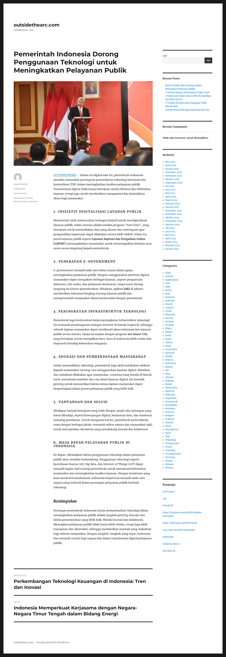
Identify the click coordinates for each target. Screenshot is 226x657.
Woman (169, 464)
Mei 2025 (170, 193)
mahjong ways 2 (171, 543)
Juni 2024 (170, 231)
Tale (167, 436)
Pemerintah (20, 193)
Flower (169, 332)
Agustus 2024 (172, 224)
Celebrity (170, 300)
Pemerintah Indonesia (26, 201)
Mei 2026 (170, 161)
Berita (168, 290)
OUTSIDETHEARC (64, 175)
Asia (167, 283)
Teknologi (170, 439)
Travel (168, 446)
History (169, 359)
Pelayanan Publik (23, 198)
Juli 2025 (170, 186)
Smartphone (172, 429)
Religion (169, 415)
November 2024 (173, 214)
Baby (167, 286)
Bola (167, 293)
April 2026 (170, 165)
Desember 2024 (173, 210)
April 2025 (170, 196)
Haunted (169, 352)
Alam (168, 272)
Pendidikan (171, 405)
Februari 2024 (172, 245)
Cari (165, 55)
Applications (172, 279)
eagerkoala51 (21, 184)
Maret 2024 (171, 242)
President (170, 408)
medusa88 (168, 536)
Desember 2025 (173, 172)
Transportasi (172, 443)
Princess (169, 412)
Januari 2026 (172, 168)
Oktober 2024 (172, 217)
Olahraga (170, 394)
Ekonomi (170, 314)
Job (167, 370)
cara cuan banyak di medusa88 (179, 530)
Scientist (170, 419)
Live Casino (169, 491)
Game (168, 339)
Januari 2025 (172, 207)
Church (169, 304)
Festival (169, 325)
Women (169, 467)
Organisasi (171, 398)
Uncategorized (173, 453)
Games (169, 342)
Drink (168, 311)
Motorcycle (171, 387)
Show (168, 426)
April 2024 (170, 238)
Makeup (169, 380)
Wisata (168, 460)
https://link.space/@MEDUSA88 (180, 523)
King (167, 373)
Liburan (169, 377)
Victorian (170, 457)
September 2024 (173, 221)
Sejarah (169, 422)
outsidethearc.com (36, 25)
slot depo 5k (169, 550)
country (169, 307)
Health (168, 356)
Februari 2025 (172, 203)
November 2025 (173, 175)
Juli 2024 (170, 228)
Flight (168, 328)
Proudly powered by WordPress (52, 642)
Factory (169, 318)
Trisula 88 (168, 505)
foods (168, 335)
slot (165, 498)
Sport (168, 433)
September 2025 (173, 182)
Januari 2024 (172, 249)
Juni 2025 (170, 189)
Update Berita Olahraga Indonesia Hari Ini (187, 109)
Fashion (169, 321)
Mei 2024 (170, 235)
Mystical (169, 391)
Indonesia (170, 363)
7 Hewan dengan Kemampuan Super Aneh (187, 92)
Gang (168, 345)
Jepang (169, 366)
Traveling (170, 450)
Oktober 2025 (172, 179)
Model (168, 384)
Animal (169, 276)
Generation (171, 349)
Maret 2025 (171, 200)
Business (170, 297)
